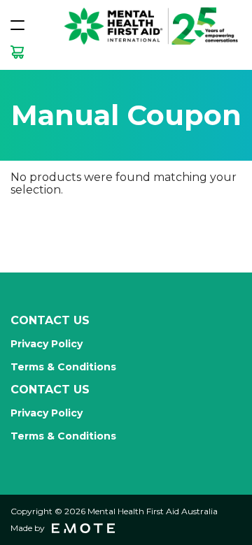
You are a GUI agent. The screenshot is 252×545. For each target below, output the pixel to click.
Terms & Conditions (63, 367)
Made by (27, 528)
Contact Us (50, 320)
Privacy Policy (46, 343)
